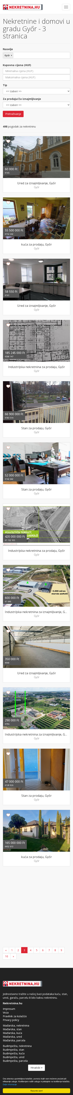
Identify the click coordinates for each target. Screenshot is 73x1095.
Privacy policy (11, 1020)
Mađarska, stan (12, 1029)
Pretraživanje (13, 114)
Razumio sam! (37, 1090)
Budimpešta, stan (13, 1049)
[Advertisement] (36, 907)
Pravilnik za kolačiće (15, 1016)
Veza (6, 1012)
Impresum (9, 1009)
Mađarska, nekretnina (16, 1025)
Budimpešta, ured (13, 1057)
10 (6, 956)
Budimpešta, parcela (15, 1061)
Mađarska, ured (12, 1036)
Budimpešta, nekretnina (17, 1046)
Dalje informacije (10, 1084)
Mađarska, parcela (14, 1040)
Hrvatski (36, 1067)
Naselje (8, 49)
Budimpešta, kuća (14, 1053)
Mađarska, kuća (12, 1033)
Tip (5, 85)
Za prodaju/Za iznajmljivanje (22, 99)
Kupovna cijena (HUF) (17, 65)
